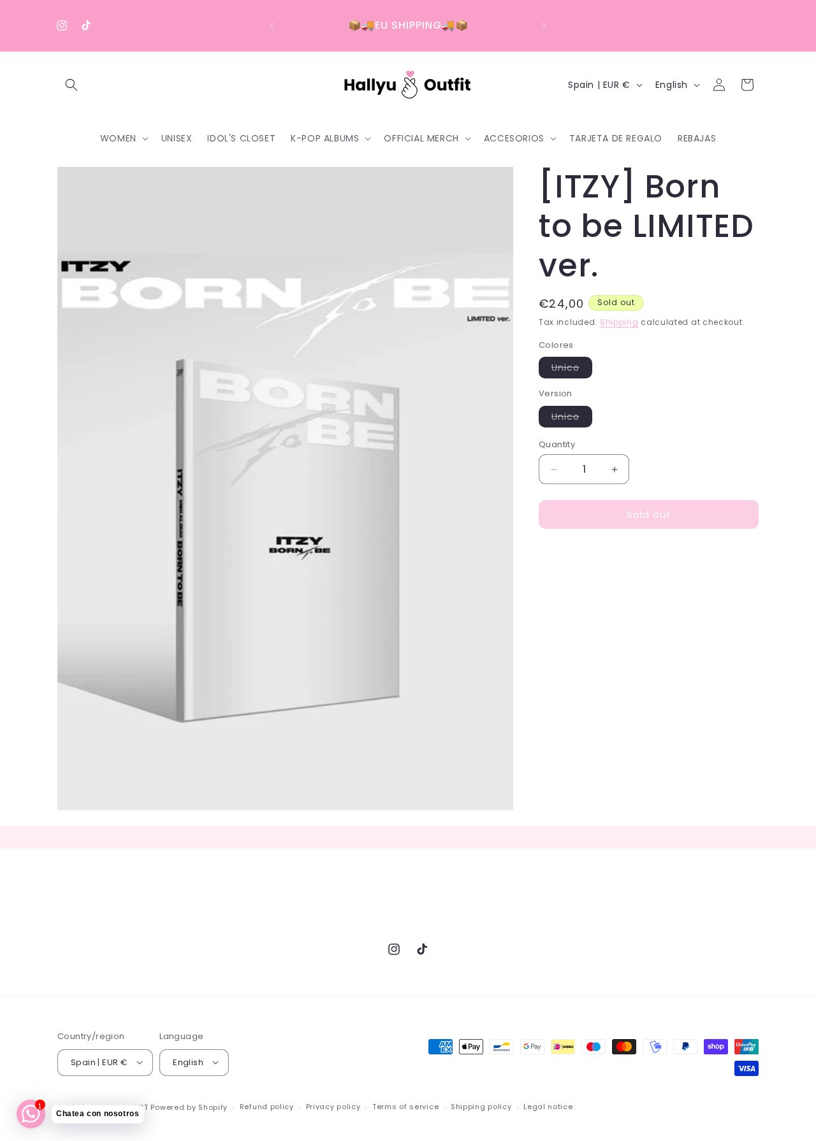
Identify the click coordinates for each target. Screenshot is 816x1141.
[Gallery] (285, 488)
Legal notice (547, 1107)
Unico (571, 369)
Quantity (557, 444)
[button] (71, 85)
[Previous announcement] (272, 25)
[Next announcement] (544, 25)
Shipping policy (481, 1107)
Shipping (619, 322)
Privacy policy (333, 1107)
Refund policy (267, 1107)
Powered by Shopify (189, 1107)
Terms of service (405, 1107)
